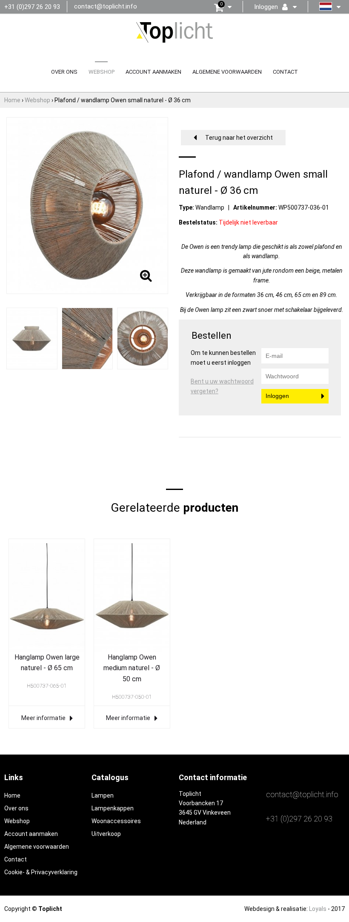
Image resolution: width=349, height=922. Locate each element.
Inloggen (277, 395)
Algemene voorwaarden (227, 72)
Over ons (64, 72)
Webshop (101, 72)
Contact (285, 72)
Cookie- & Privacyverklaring (40, 872)
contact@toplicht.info (105, 6)
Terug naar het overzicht (239, 137)
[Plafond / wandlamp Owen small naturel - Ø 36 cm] (32, 337)
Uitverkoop (106, 833)
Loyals (317, 908)
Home (12, 795)
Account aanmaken (153, 72)
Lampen (103, 795)
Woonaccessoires (116, 821)
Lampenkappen (113, 808)
